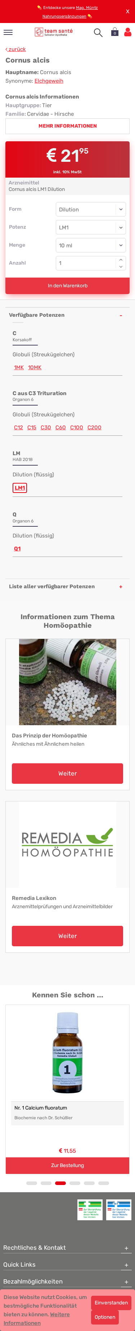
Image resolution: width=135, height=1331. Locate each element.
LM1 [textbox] (63, 227)
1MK (19, 367)
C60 (60, 427)
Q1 (17, 548)
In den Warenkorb (67, 286)
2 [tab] (46, 1183)
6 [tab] (103, 1183)
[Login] (127, 32)
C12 (18, 427)
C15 (31, 427)
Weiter (67, 773)
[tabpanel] (67, 1089)
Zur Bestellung (67, 1165)
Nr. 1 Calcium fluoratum (40, 1108)
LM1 (20, 488)
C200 (94, 427)
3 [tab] (60, 1183)
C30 (46, 427)
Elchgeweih (49, 81)
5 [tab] (89, 1183)
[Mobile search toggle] (98, 33)
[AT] (54, 32)
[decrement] (121, 266)
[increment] (121, 259)
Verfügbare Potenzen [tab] (36, 315)
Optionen (105, 1317)
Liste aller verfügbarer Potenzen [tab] (52, 586)
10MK (34, 367)
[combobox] (91, 227)
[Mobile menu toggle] (8, 33)
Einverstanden (111, 1303)
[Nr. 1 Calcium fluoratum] (67, 1053)
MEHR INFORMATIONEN (68, 126)
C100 (76, 427)
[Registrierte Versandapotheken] (90, 1209)
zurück (16, 49)
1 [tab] (31, 1183)
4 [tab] (74, 1183)
